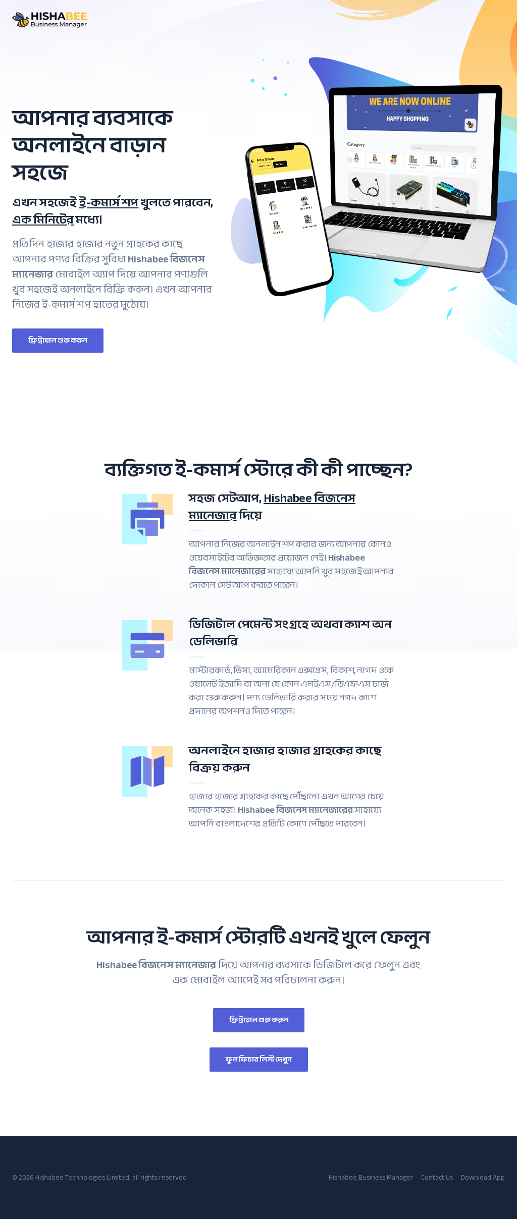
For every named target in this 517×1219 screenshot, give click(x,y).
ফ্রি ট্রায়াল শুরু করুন (57, 340)
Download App (483, 1177)
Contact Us (437, 1177)
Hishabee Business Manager (371, 1177)
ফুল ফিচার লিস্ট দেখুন (259, 1059)
